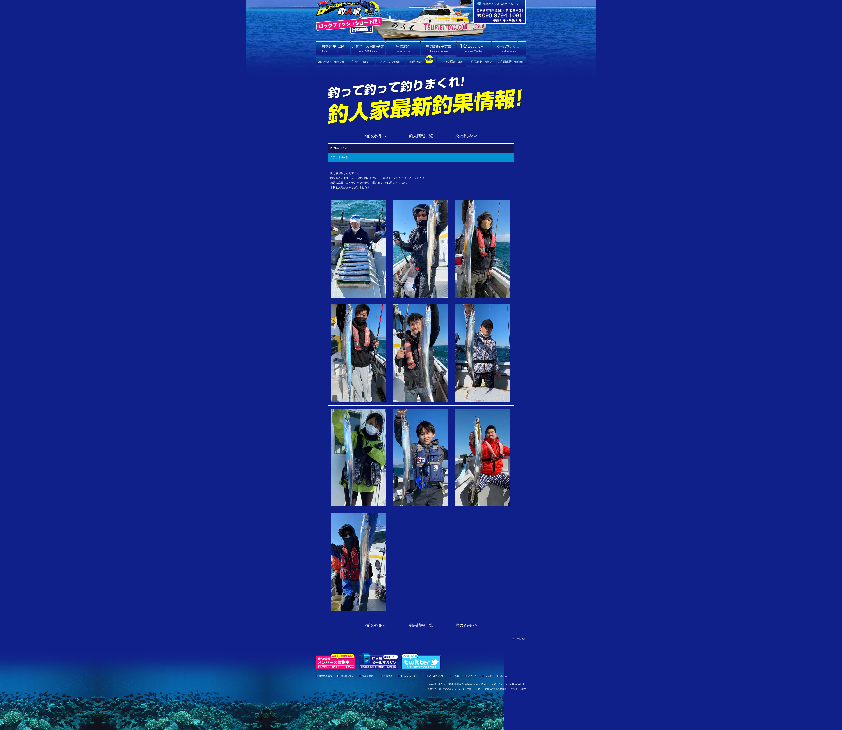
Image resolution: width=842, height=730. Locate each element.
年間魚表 (388, 676)
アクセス (472, 676)
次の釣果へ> (466, 136)
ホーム (503, 676)
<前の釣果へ (375, 136)
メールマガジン (436, 676)
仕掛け (456, 676)
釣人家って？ (347, 676)
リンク (488, 676)
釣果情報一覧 (421, 136)
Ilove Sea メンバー (410, 676)
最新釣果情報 (325, 676)
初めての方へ (368, 676)
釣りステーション (503, 684)
